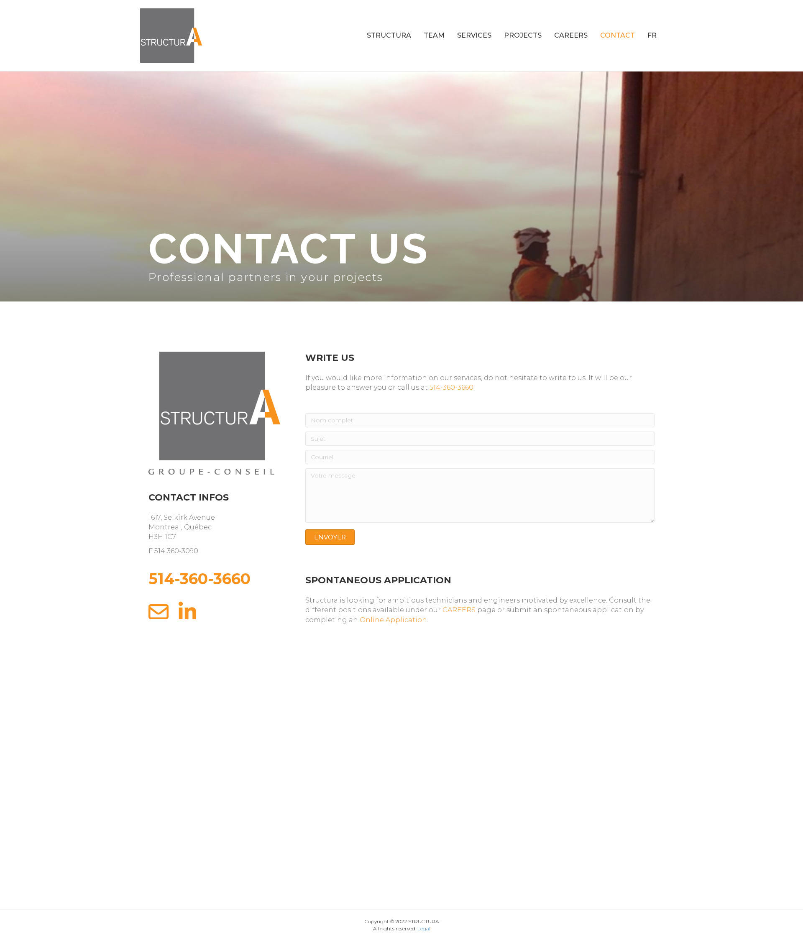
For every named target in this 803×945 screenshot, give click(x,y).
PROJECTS (523, 35)
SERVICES (474, 35)
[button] (330, 537)
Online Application (393, 620)
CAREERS (571, 35)
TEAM (434, 35)
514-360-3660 (451, 387)
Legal (423, 928)
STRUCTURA (389, 35)
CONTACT (617, 35)
